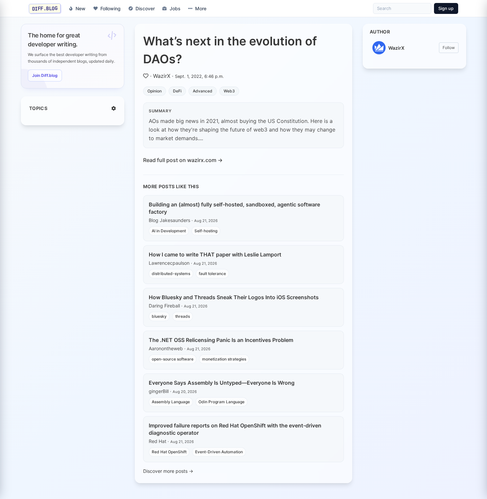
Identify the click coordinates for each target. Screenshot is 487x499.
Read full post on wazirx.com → (183, 160)
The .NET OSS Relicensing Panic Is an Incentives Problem (221, 340)
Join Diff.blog (45, 75)
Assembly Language (171, 401)
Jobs (175, 8)
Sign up (446, 8)
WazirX (161, 76)
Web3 (229, 90)
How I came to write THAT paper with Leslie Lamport (215, 254)
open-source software (172, 359)
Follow (449, 47)
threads (182, 316)
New (80, 8)
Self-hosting (205, 230)
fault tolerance (212, 273)
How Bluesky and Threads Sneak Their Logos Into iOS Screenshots (234, 297)
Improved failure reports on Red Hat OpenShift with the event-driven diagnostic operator (235, 429)
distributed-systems (171, 273)
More (200, 8)
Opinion (154, 90)
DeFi (177, 90)
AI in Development (169, 230)
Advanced (202, 90)
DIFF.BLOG (45, 8)
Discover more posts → (168, 471)
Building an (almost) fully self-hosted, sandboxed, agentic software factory (234, 208)
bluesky (159, 316)
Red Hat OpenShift (169, 451)
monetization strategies (224, 359)
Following (110, 8)
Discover (145, 8)
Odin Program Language (221, 401)
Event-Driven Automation (219, 451)
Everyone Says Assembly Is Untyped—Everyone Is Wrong (222, 382)
